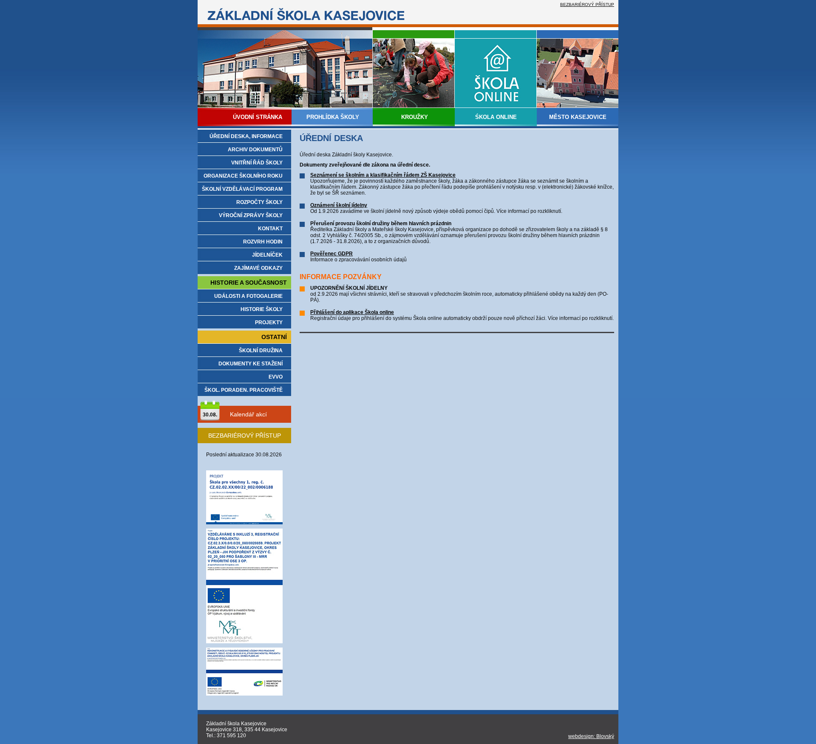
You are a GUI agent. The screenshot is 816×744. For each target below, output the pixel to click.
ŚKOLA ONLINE (496, 117)
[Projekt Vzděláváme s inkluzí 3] (244, 642)
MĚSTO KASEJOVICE (577, 117)
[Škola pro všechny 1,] (244, 523)
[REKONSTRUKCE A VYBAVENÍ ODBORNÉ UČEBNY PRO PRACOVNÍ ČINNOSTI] (244, 694)
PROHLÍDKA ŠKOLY (332, 117)
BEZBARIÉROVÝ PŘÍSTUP (587, 4)
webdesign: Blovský (591, 736)
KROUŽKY (414, 117)
